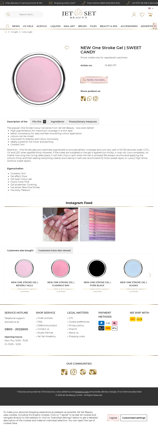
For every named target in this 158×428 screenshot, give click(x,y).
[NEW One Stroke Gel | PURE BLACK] (97, 268)
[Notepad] (142, 14)
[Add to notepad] (67, 48)
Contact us (43, 329)
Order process (45, 318)
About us (74, 332)
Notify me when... (96, 80)
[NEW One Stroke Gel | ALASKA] (134, 268)
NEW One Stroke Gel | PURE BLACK (97, 284)
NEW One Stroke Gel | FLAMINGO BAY (60, 284)
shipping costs (82, 392)
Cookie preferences (79, 321)
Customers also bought (20, 250)
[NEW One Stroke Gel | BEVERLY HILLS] (24, 268)
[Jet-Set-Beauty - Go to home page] (79, 13)
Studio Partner (45, 332)
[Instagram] (95, 98)
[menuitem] (150, 14)
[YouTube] (93, 372)
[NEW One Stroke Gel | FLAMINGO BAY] (61, 268)
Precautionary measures (83, 121)
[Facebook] (83, 98)
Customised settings (133, 417)
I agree (113, 417)
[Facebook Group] (83, 372)
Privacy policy (76, 325)
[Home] (7, 26)
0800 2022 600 (107, 3)
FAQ (39, 321)
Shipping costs (77, 336)
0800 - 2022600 (16, 329)
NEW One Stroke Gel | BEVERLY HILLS (24, 284)
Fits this (38, 121)
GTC (71, 318)
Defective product (47, 325)
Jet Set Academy (46, 336)
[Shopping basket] (150, 14)
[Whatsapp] (89, 98)
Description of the (17, 121)
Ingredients (57, 121)
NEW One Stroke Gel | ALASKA (133, 284)
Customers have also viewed (54, 250)
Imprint (73, 329)
